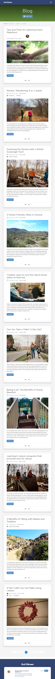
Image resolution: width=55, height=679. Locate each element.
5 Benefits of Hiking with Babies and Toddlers (26, 520)
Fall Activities (16, 595)
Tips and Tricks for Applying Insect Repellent (24, 31)
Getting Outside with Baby (14, 526)
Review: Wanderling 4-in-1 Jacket (24, 90)
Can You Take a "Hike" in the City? (24, 329)
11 (32, 652)
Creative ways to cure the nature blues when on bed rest (27, 276)
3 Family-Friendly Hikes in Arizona (24, 214)
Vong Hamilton (14, 593)
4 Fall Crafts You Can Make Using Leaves (24, 589)
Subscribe (28, 16)
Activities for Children (13, 156)
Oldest (24, 24)
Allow (46, 670)
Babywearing (11, 95)
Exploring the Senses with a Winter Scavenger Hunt (25, 150)
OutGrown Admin (14, 93)
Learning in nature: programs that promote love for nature (24, 457)
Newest (18, 24)
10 (29, 652)
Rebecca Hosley (14, 395)
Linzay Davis (13, 524)
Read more (10, 75)
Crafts (10, 595)
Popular (11, 24)
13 (38, 652)
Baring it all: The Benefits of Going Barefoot (25, 391)
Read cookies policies (19, 676)
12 (35, 652)
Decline (41, 670)
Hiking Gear (18, 95)
